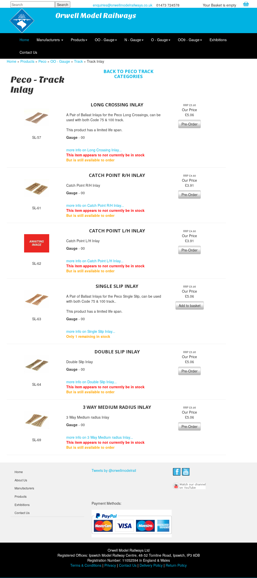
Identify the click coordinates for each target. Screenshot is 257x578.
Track (78, 61)
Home (24, 39)
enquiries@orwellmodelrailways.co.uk (122, 5)
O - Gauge (159, 39)
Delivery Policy (151, 565)
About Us (21, 480)
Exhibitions (218, 39)
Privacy (110, 565)
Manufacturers (49, 39)
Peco (42, 61)
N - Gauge (132, 39)
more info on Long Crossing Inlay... (94, 149)
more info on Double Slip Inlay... (91, 381)
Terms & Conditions (85, 565)
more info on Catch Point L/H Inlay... (94, 260)
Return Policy (176, 565)
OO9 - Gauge (189, 39)
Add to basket (190, 305)
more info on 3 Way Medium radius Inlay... (99, 437)
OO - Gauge (104, 39)
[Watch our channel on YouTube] (189, 485)
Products (78, 39)
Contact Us (28, 52)
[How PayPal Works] (132, 523)
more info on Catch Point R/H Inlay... (95, 205)
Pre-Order (189, 123)
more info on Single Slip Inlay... (90, 331)
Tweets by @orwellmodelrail (114, 470)
